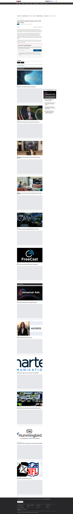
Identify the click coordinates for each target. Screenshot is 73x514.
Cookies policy (48, 505)
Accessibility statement (20, 507)
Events (31, 3)
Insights (23, 3)
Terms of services (29, 52)
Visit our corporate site (47, 499)
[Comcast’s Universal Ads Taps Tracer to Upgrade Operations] (49, 95)
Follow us (36, 27)
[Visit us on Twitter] (47, 1)
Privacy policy (38, 505)
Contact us (37, 507)
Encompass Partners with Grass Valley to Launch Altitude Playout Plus (50, 108)
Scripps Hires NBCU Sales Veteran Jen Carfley (49, 100)
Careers (28, 507)
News (20, 3)
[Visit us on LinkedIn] (48, 1)
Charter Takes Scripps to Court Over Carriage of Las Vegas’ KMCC (50, 104)
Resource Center (36, 3)
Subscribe (41, 3)
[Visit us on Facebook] (45, 1)
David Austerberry (20, 65)
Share (19, 27)
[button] (55, 1)
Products (27, 3)
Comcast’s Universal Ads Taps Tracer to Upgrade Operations (50, 97)
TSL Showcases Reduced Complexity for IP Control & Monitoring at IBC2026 (49, 112)
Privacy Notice (21, 53)
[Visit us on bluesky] (51, 1)
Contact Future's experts (30, 505)
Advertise (47, 507)
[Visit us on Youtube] (49, 1)
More (46, 3)
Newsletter (40, 27)
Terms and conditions (20, 505)
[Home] (17, 3)
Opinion (21, 18)
